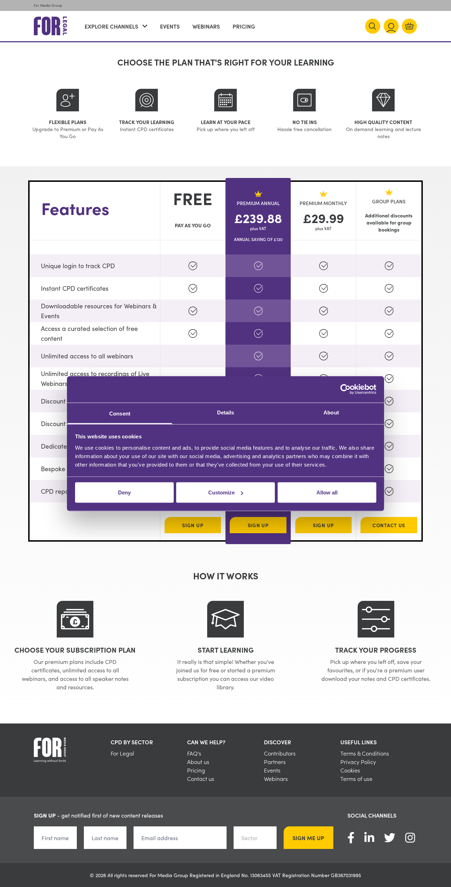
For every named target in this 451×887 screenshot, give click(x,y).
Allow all (327, 492)
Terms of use (356, 778)
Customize (221, 492)
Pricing (244, 26)
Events (170, 26)
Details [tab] (225, 412)
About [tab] (331, 412)
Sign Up (192, 525)
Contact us (200, 778)
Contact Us (388, 525)
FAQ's (194, 753)
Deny (124, 492)
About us (198, 761)
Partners (275, 761)
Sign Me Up (308, 838)
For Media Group (48, 5)
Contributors (280, 753)
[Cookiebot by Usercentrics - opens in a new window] (345, 389)
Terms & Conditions (364, 753)
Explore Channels (111, 26)
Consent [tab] (119, 413)
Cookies (350, 770)
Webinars (206, 26)
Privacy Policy (358, 761)
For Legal (122, 753)
